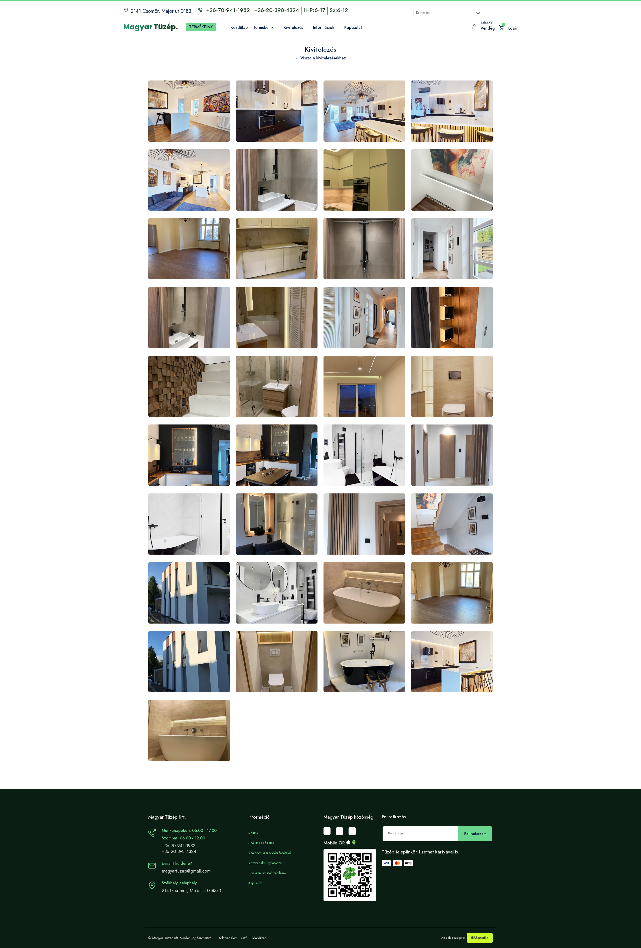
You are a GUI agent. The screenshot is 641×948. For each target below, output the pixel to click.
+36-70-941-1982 (178, 845)
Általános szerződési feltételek (269, 852)
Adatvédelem (228, 937)
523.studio (480, 937)
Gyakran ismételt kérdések (267, 873)
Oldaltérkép (257, 937)
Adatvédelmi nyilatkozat (265, 863)
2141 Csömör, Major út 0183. (162, 11)
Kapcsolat (255, 883)
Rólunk (253, 832)
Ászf (243, 937)
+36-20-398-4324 (179, 851)
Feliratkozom (475, 833)
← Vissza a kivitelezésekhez (320, 58)
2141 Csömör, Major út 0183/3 (191, 890)
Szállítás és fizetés (261, 842)
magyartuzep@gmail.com (186, 871)
